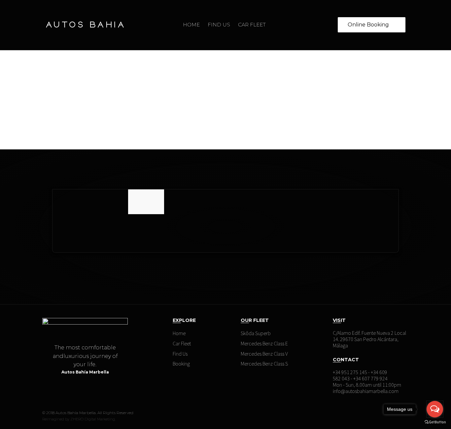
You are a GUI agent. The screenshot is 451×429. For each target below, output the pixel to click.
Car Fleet (252, 24)
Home (191, 24)
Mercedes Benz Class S (264, 363)
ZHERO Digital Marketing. (93, 419)
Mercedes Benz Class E (264, 343)
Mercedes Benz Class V (264, 353)
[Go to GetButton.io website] (435, 422)
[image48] (146, 212)
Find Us (180, 353)
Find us (219, 24)
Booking (181, 363)
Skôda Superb (256, 333)
